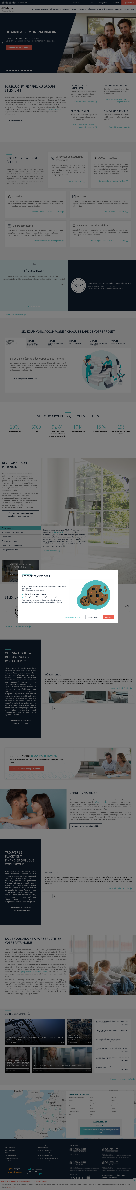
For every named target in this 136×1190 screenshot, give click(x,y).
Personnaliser (93, 617)
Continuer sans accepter (72, 617)
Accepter (108, 617)
